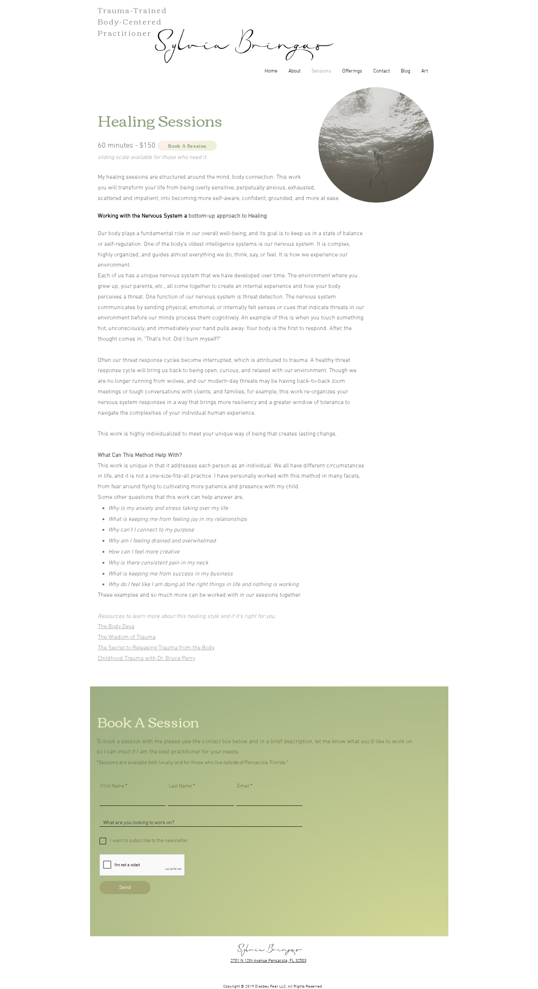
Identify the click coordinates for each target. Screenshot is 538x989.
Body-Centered (130, 21)
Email (243, 786)
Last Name (180, 786)
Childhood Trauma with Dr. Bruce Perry (146, 658)
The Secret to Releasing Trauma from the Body (156, 648)
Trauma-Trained (132, 9)
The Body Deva (116, 626)
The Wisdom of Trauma (127, 637)
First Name (112, 786)
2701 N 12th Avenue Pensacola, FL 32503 (268, 960)
